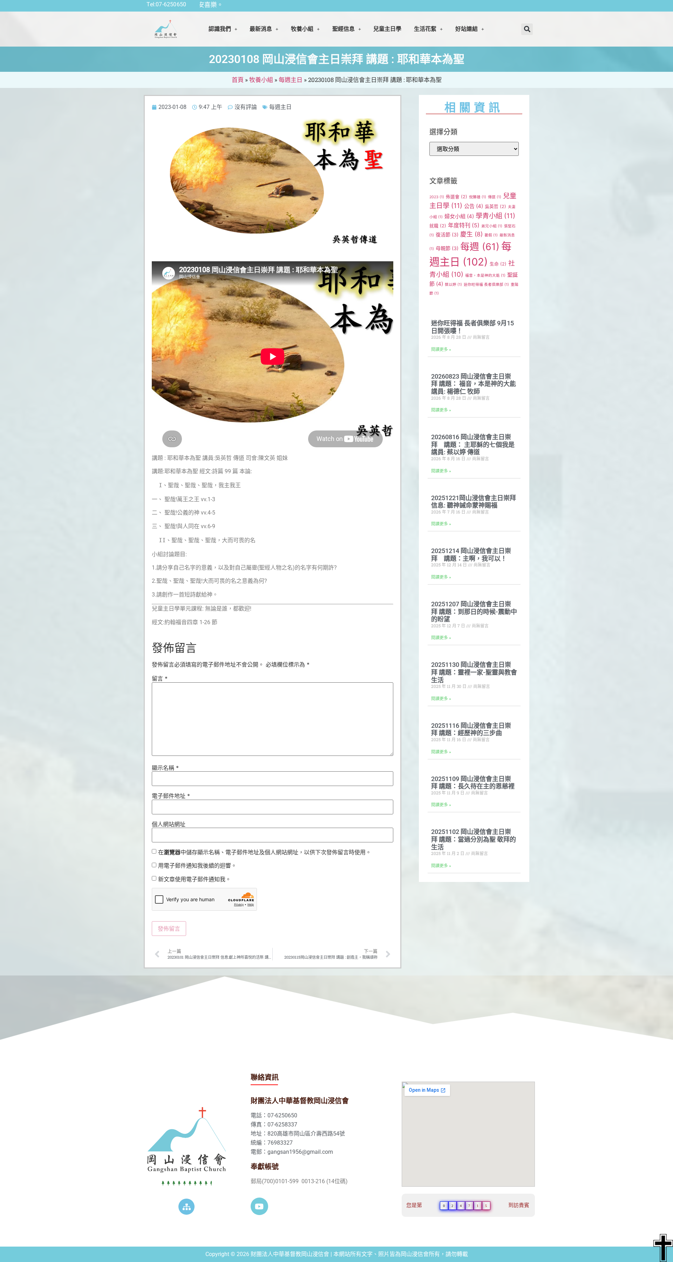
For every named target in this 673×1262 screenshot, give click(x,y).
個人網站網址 (168, 824)
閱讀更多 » (441, 349)
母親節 (447, 248)
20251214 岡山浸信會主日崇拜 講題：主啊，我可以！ (471, 554)
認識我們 (220, 29)
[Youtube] (259, 1206)
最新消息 (261, 29)
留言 (160, 678)
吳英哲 (495, 206)
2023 (436, 197)
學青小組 (495, 216)
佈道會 (456, 196)
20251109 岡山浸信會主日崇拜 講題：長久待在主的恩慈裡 (473, 782)
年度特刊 (464, 225)
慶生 (471, 234)
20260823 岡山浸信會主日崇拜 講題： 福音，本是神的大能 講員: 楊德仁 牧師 (473, 384)
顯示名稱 (165, 768)
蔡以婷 (453, 284)
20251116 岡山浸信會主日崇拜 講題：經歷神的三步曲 (471, 729)
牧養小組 (261, 80)
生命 (498, 264)
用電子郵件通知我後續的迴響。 (197, 865)
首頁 (238, 80)
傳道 (494, 197)
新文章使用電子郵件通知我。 (194, 879)
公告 (473, 206)
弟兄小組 (491, 226)
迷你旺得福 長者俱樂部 (486, 284)
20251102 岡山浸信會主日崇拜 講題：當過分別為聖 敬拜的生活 (473, 839)
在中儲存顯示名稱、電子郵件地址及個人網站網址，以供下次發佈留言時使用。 (264, 852)
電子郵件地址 (171, 796)
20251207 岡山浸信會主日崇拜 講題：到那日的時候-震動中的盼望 (474, 611)
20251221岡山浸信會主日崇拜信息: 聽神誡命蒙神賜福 (473, 501)
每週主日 (290, 80)
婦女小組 (459, 216)
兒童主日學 (387, 29)
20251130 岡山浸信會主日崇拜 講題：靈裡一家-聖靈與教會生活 (474, 672)
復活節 (447, 234)
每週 (479, 247)
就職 (437, 225)
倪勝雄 (477, 197)
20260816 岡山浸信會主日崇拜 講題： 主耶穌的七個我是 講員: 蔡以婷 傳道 (473, 444)
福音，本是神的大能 (485, 275)
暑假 (491, 235)
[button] (223, 29)
